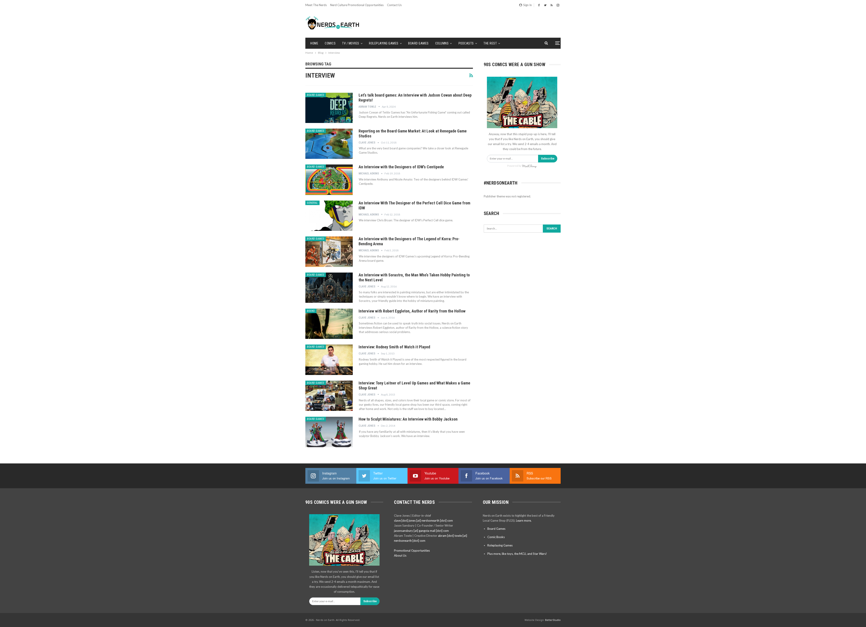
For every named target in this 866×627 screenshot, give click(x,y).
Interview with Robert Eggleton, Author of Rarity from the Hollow (412, 311)
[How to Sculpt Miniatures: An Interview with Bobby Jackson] (329, 432)
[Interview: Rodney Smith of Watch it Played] (329, 360)
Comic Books (496, 537)
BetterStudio (553, 620)
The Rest (490, 43)
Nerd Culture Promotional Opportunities (357, 5)
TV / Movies (350, 43)
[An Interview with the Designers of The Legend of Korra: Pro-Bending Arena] (329, 251)
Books (311, 310)
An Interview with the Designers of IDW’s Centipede (401, 166)
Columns (442, 43)
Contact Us (394, 5)
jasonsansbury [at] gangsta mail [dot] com (421, 530)
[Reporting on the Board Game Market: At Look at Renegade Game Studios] (329, 144)
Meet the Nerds (316, 5)
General (312, 202)
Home (314, 43)
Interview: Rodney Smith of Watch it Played (394, 347)
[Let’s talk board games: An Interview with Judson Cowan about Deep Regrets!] (329, 108)
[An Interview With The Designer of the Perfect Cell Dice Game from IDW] (329, 216)
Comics (330, 43)
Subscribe (547, 158)
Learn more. (524, 520)
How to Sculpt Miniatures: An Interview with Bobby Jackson (408, 419)
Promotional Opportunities (412, 550)
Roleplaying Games (383, 43)
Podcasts (466, 43)
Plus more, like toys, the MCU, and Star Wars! (517, 553)
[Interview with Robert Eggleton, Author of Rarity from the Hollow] (329, 324)
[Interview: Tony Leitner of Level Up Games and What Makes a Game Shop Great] (329, 396)
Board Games (418, 43)
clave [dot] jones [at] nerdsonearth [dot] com (423, 520)
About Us (400, 555)
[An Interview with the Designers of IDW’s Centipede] (329, 179)
